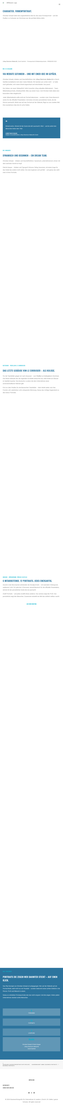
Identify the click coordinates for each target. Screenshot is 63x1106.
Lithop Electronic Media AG (10, 61)
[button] (59, 4)
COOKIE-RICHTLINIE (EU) (8, 1088)
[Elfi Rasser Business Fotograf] (10, 1074)
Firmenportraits (21, 995)
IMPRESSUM (31, 1080)
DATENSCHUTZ (6, 1085)
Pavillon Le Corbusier (43, 376)
